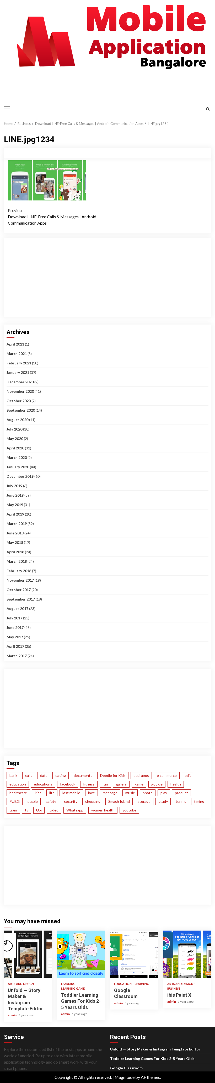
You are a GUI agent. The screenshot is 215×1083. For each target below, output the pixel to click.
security (70, 801)
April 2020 (15, 448)
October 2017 (19, 589)
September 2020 (21, 410)
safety (51, 801)
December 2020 (20, 382)
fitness (89, 784)
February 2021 (19, 363)
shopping (92, 801)
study (163, 801)
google (157, 784)
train (13, 810)
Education (123, 983)
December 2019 (20, 476)
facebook (67, 784)
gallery (121, 784)
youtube (129, 810)
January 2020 (18, 467)
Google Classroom (134, 954)
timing (199, 801)
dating (60, 775)
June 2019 (15, 495)
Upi (39, 810)
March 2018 (17, 561)
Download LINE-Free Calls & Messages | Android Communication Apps (52, 216)
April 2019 (15, 514)
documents (83, 775)
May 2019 (15, 504)
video (54, 810)
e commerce (167, 775)
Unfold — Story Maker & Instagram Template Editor (28, 954)
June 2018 (15, 533)
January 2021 (18, 372)
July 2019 (14, 486)
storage (144, 801)
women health (103, 810)
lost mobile (71, 792)
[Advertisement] (102, 85)
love (91, 792)
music (130, 792)
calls (28, 775)
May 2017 (15, 637)
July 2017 (14, 618)
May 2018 (15, 542)
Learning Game (73, 988)
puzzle (33, 801)
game (139, 784)
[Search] (208, 109)
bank (13, 775)
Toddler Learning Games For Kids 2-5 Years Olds (81, 954)
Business (173, 988)
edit (188, 775)
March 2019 (17, 523)
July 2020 (14, 429)
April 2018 (15, 552)
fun (105, 784)
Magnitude (125, 1077)
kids (38, 792)
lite (52, 792)
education (17, 784)
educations (43, 784)
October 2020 (19, 401)
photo (148, 792)
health (175, 784)
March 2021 (17, 353)
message (110, 792)
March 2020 (17, 457)
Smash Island (119, 801)
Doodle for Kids (113, 775)
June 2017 (15, 627)
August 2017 (17, 608)
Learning (68, 983)
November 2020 (20, 391)
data (43, 775)
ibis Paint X (187, 954)
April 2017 (15, 646)
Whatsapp (74, 810)
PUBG (14, 801)
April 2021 (15, 344)
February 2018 (19, 571)
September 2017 (21, 599)
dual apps (141, 775)
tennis (181, 801)
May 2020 (15, 438)
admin (12, 1015)
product (181, 792)
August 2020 (17, 419)
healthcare (18, 792)
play (163, 792)
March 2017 (17, 656)
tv (26, 810)
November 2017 (20, 580)
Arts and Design (21, 983)
